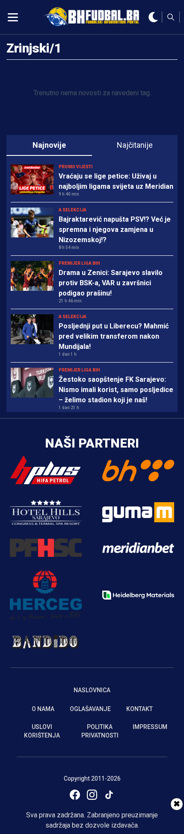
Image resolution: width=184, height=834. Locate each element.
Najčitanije (135, 144)
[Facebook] (75, 795)
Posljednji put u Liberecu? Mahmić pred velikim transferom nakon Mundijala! (114, 336)
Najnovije (49, 144)
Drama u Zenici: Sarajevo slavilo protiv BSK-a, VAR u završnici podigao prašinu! (111, 283)
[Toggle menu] (12, 17)
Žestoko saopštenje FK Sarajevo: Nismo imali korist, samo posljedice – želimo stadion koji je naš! (116, 389)
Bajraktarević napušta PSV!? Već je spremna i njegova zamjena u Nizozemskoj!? (115, 229)
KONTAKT (139, 708)
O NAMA (43, 708)
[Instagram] (92, 795)
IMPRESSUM (150, 726)
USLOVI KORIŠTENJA (42, 731)
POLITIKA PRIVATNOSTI (100, 731)
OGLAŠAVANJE (90, 708)
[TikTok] (109, 795)
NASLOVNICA (92, 690)
